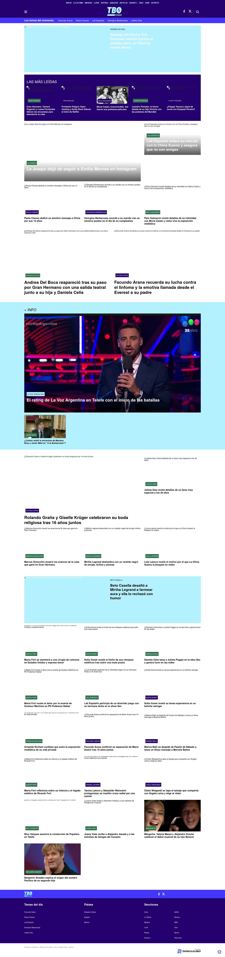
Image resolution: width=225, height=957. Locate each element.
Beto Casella (116, 580)
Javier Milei (31, 435)
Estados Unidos (90, 912)
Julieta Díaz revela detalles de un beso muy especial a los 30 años (168, 491)
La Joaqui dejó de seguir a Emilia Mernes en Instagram (82, 168)
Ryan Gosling (68, 100)
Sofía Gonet (91, 654)
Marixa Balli (151, 741)
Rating (104, 2)
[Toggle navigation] (25, 11)
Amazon (114, 2)
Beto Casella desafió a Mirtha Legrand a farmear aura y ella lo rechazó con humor (131, 591)
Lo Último (78, 2)
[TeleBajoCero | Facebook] (184, 11)
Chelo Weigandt (153, 785)
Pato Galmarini (153, 212)
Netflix (124, 2)
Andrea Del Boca (32, 275)
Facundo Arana (65, 20)
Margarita (151, 828)
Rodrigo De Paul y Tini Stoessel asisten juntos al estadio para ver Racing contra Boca (131, 41)
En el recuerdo (104, 100)
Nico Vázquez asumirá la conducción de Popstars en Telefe (51, 835)
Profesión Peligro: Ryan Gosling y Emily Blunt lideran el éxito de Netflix (76, 109)
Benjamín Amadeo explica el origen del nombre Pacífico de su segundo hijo (50, 879)
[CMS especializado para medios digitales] (180, 951)
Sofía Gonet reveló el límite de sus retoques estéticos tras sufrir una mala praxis (108, 661)
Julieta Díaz (136, 20)
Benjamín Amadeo (34, 872)
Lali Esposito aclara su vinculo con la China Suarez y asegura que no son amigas (172, 145)
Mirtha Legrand (93, 556)
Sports (155, 2)
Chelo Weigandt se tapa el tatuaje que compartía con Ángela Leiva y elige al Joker (171, 792)
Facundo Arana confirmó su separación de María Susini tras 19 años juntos (111, 748)
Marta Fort (31, 654)
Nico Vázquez (32, 828)
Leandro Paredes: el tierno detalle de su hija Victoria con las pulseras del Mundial (146, 109)
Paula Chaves (82, 20)
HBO (141, 2)
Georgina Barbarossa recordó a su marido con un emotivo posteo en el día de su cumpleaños (112, 219)
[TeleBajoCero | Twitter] (190, 11)
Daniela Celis (152, 654)
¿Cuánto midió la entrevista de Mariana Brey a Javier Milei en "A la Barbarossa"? (45, 442)
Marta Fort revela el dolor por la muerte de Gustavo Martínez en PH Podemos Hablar (48, 704)
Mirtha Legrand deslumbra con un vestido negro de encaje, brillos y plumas (111, 563)
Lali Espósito (98, 20)
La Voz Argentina (35, 394)
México (87, 922)
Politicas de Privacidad (46, 947)
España (87, 917)
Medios (88, 2)
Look (96, 2)
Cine (147, 2)
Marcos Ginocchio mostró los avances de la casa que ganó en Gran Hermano (51, 563)
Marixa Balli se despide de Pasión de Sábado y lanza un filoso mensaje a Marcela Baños (170, 748)
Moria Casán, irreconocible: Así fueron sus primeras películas (112, 108)
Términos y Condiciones (31, 947)
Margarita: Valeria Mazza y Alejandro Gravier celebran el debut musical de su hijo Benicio (169, 835)
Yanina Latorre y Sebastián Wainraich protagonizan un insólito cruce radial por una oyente (109, 793)
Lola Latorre (152, 556)
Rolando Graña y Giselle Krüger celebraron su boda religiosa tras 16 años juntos (76, 519)
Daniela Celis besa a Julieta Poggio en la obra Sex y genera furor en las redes (172, 661)
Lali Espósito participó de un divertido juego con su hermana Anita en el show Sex (111, 704)
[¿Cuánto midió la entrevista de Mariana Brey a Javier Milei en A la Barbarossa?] (45, 426)
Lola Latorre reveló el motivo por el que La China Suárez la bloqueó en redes (171, 563)
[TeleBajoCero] (67, 894)
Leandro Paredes (141, 100)
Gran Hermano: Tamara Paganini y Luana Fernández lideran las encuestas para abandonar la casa (41, 110)
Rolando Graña (32, 510)
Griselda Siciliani (34, 741)
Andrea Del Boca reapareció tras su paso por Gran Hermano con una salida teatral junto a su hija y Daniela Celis (65, 287)
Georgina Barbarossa (118, 20)
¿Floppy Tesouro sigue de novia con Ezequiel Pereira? (181, 108)
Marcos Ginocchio (34, 556)
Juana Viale (91, 828)
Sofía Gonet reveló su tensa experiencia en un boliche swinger (170, 704)
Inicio (69, 2)
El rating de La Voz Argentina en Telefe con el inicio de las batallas (93, 399)
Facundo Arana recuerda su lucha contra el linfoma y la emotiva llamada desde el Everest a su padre (155, 287)
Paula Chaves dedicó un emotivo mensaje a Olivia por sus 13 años (52, 219)
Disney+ (133, 2)
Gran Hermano (34, 100)
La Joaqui (31, 163)
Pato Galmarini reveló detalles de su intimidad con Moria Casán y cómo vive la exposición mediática (170, 220)
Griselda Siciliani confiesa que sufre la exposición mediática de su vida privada (52, 748)
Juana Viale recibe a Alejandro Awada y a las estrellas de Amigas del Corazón (109, 835)
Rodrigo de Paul (117, 29)
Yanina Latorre (93, 785)
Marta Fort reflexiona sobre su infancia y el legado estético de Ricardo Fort (52, 792)
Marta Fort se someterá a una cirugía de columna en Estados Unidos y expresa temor (51, 661)
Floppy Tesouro (175, 100)
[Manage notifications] (219, 952)
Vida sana (178, 938)
